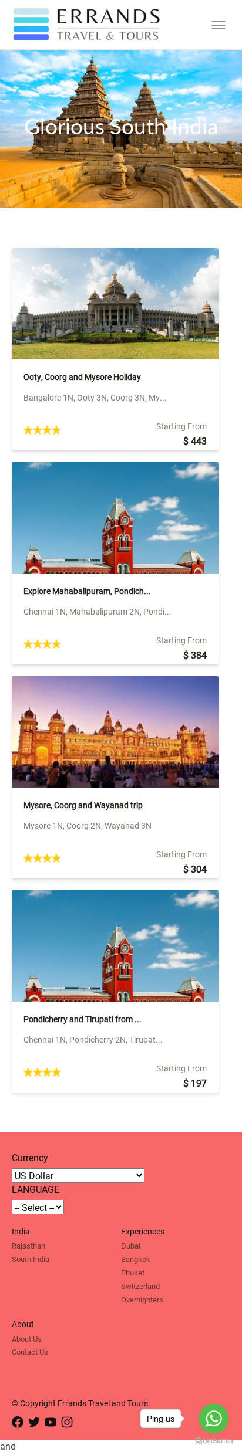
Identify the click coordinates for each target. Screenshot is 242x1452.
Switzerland (140, 1286)
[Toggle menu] (218, 25)
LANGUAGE (35, 1189)
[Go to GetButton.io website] (214, 1440)
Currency (30, 1157)
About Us (27, 1339)
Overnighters (142, 1299)
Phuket (132, 1272)
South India (30, 1259)
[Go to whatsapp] (213, 1418)
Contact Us (30, 1351)
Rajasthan (28, 1245)
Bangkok (135, 1259)
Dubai (130, 1245)
